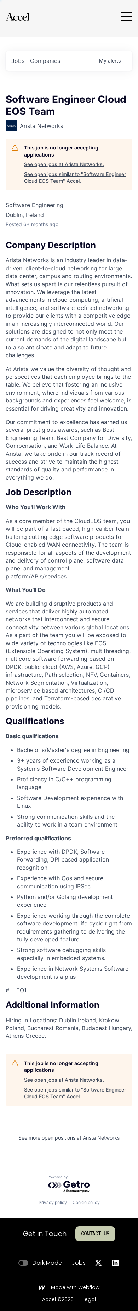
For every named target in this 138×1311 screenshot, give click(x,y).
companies (45, 60)
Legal (89, 1300)
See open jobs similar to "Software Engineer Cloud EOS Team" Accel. (75, 177)
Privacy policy (53, 1202)
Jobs (79, 1262)
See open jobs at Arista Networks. (64, 164)
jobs (17, 60)
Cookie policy (86, 1202)
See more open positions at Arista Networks (69, 1138)
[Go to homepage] (17, 16)
